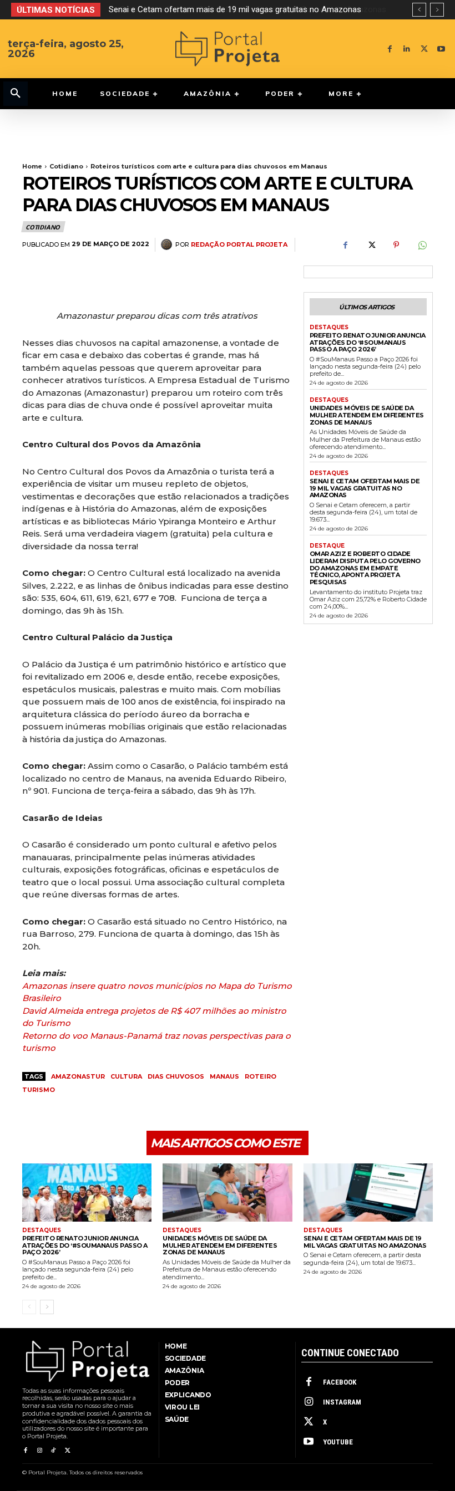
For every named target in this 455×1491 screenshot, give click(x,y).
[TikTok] (53, 1451)
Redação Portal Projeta (239, 244)
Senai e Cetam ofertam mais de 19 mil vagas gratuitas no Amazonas (365, 488)
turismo (38, 1090)
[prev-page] (29, 1307)
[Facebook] (390, 49)
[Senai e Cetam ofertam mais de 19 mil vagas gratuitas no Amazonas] (368, 1192)
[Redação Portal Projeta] (168, 244)
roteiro (260, 1076)
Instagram (342, 1402)
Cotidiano (66, 166)
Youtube (338, 1442)
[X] (424, 49)
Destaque (327, 546)
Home (32, 166)
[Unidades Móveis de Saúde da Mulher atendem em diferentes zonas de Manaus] (227, 1192)
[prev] (419, 10)
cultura (126, 1076)
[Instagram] (39, 1451)
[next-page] (47, 1307)
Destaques (329, 327)
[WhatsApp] (422, 245)
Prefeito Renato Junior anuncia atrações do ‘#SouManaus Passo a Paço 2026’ (368, 342)
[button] (15, 93)
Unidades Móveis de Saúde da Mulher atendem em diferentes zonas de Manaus (367, 415)
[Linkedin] (407, 49)
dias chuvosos (176, 1076)
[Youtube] (441, 49)
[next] (437, 10)
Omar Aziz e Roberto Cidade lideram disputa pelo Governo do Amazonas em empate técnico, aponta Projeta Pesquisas (365, 568)
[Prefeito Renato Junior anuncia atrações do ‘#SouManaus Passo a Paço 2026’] (86, 1192)
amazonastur (78, 1076)
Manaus (224, 1076)
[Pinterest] (396, 245)
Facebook (339, 1382)
